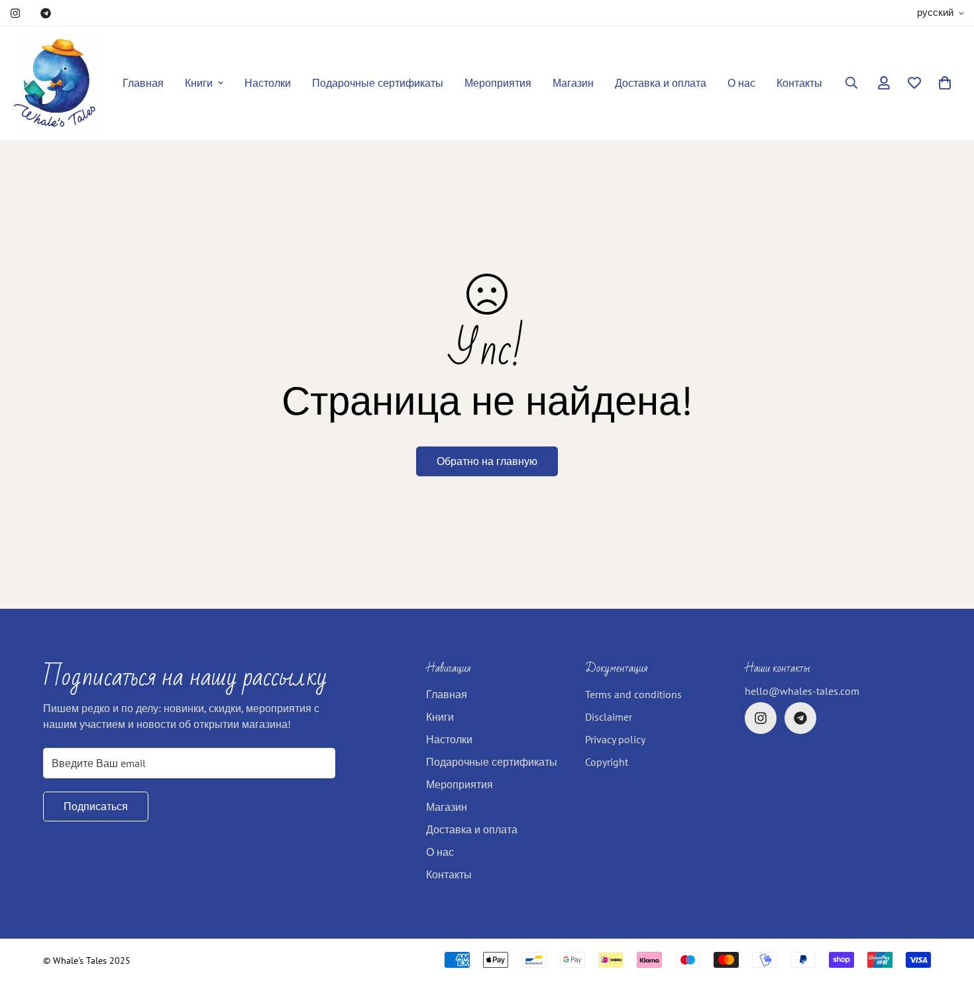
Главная (143, 82)
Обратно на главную (487, 461)
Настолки (267, 82)
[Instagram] (15, 13)
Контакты (799, 82)
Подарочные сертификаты (377, 82)
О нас (741, 82)
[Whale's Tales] (54, 83)
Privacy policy (615, 739)
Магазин (573, 82)
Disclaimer (608, 716)
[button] (945, 83)
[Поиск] (851, 82)
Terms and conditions (633, 694)
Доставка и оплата (660, 82)
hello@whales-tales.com (802, 691)
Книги (199, 82)
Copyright (606, 761)
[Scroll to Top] (948, 917)
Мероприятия (497, 82)
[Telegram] (45, 13)
